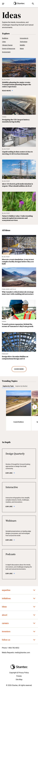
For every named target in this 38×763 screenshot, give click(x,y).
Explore (9, 473)
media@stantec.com (22, 653)
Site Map (19, 679)
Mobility (22, 45)
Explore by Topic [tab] (8, 386)
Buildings (5, 38)
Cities (4, 42)
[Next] (34, 407)
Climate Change (7, 45)
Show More (19, 369)
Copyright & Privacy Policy (19, 673)
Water (22, 48)
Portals (19, 676)
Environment (6, 52)
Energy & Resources (8, 48)
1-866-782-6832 (13, 648)
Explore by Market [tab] (21, 386)
